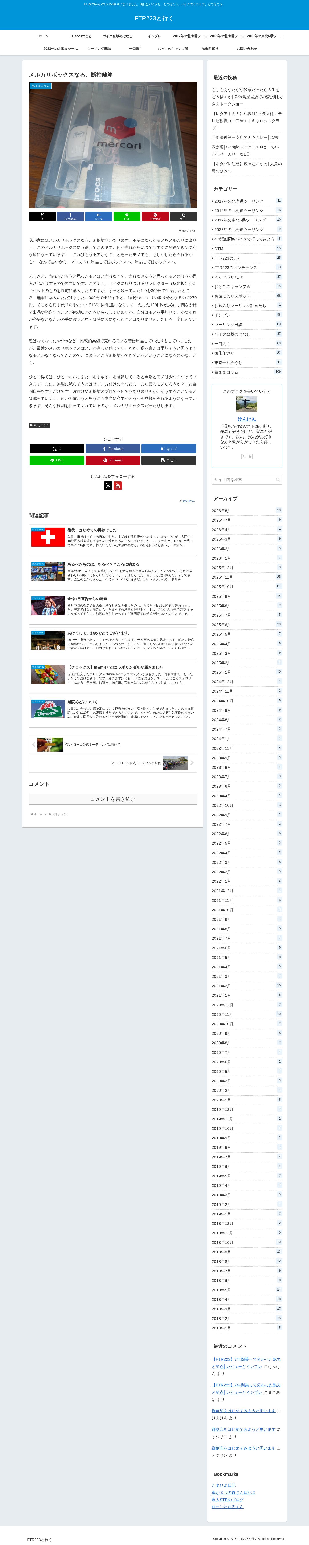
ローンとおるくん (228, 1507)
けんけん (247, 419)
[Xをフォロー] (108, 485)
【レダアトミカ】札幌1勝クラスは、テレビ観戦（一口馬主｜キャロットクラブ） (247, 120)
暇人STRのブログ (228, 1499)
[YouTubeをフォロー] (118, 485)
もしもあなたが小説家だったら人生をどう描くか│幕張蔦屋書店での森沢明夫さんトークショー (247, 96)
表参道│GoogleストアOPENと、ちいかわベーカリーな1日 (245, 150)
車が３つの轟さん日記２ (234, 1492)
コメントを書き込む (112, 799)
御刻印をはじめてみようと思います (244, 1411)
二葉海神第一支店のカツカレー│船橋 (245, 137)
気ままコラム (41, 425)
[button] (183, 216)
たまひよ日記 (224, 1485)
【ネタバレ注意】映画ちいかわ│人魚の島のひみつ (247, 167)
